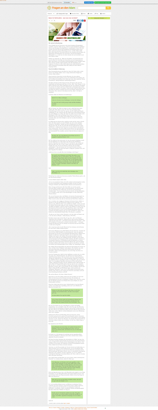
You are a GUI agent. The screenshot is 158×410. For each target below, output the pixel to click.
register (68, 403)
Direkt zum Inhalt (3, 0)
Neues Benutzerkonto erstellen (55, 2)
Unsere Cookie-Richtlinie (92, 407)
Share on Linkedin (82, 21)
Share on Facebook (78, 21)
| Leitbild (75, 408)
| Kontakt (85, 408)
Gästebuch (67, 407)
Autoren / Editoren (57, 407)
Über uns (51, 407)
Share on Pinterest (85, 21)
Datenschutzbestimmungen (80, 407)
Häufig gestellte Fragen (63, 13)
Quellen (62, 407)
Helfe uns (72, 407)
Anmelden (67, 2)
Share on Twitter (80, 21)
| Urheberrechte (80, 408)
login (65, 403)
